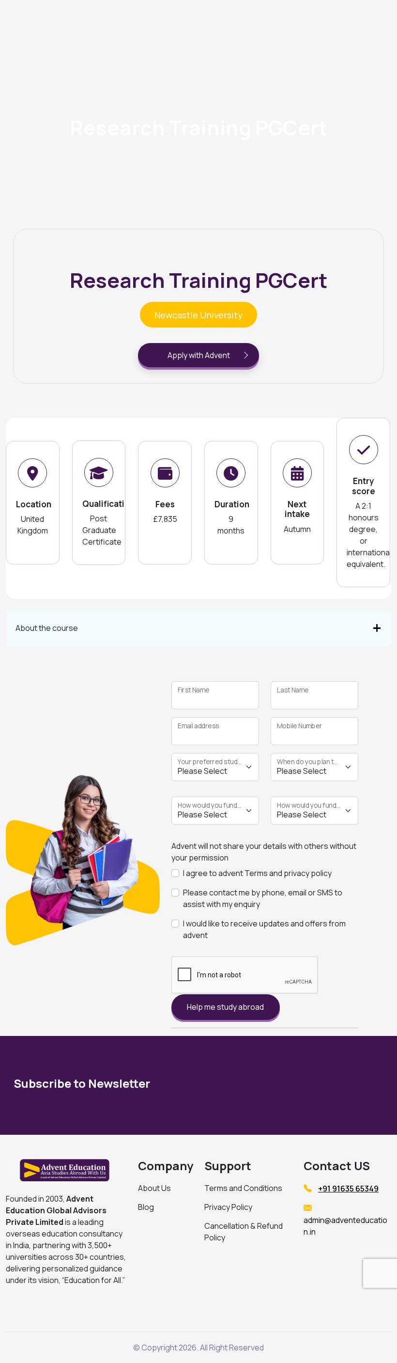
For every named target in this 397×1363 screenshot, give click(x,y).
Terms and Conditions (243, 1188)
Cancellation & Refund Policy (243, 1232)
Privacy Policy (228, 1207)
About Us (154, 1188)
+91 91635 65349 (348, 1188)
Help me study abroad (225, 1007)
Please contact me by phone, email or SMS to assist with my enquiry (262, 898)
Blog (146, 1207)
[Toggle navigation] (329, 21)
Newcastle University (198, 315)
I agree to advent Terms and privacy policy (257, 873)
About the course (46, 628)
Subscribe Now (322, 1085)
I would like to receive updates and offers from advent (264, 929)
